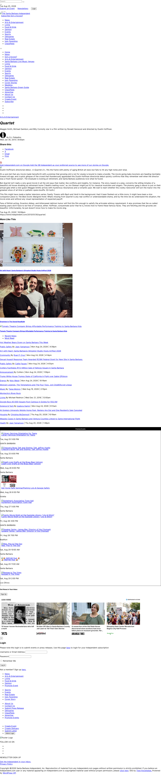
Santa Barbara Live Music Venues (19, 61)
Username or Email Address (12, 652)
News (7, 20)
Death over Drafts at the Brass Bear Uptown (21, 464)
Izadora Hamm (23, 406)
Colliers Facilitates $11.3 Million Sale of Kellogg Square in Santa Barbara (32, 368)
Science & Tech (7, 406)
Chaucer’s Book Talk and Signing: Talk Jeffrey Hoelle (24, 449)
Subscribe (6, 16)
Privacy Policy (6, 764)
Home (7, 52)
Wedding (8, 85)
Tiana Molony (15, 389)
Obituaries (9, 36)
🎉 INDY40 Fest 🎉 (9, 560)
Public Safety (6, 346)
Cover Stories (11, 82)
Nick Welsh (14, 380)
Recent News (10, 336)
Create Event (10, 99)
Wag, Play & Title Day (10, 545)
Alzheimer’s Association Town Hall (16, 502)
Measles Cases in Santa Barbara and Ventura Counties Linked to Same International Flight (40, 419)
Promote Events (12, 717)
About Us (9, 94)
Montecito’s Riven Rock (10, 393)
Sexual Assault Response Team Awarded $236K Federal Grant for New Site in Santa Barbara (41, 359)
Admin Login (10, 733)
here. (24, 669)
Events (8, 32)
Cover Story (10, 699)
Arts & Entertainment (14, 22)
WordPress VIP (9, 773)
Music (3, 389)
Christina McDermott (20, 414)
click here (124, 770)
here (68, 647)
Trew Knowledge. (144, 770)
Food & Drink (10, 27)
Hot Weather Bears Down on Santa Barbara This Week (24, 342)
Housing (4, 414)
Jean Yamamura (22, 346)
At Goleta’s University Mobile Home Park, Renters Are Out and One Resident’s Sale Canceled (41, 410)
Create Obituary (12, 728)
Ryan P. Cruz (19, 355)
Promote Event (11, 685)
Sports (8, 34)
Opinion (8, 29)
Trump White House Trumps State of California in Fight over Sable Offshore (33, 376)
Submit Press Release (14, 708)
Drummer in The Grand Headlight (12, 322)
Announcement (7, 372)
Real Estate (10, 39)
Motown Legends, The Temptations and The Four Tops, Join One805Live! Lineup (36, 385)
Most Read (9, 338)
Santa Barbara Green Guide (17, 87)
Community (5, 355)
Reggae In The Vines (10, 574)
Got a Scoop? (17, 16)
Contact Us (10, 97)
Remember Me (9, 661)
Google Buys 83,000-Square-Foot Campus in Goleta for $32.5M (28, 402)
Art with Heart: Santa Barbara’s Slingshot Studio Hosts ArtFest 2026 (25, 270)
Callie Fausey (21, 363)
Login (34, 9)
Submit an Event (7, 8)
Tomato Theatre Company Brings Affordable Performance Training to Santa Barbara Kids (33, 331)
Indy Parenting (11, 41)
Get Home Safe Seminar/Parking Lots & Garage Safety (25, 488)
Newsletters (23, 8)
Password (4, 656)
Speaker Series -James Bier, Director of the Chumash (25, 531)
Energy (3, 380)
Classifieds (9, 43)
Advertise (9, 92)
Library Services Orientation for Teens (18, 435)
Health (3, 423)
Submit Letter (11, 731)
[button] (18, 619)
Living (7, 25)
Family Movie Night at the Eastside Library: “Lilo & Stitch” (26, 517)
